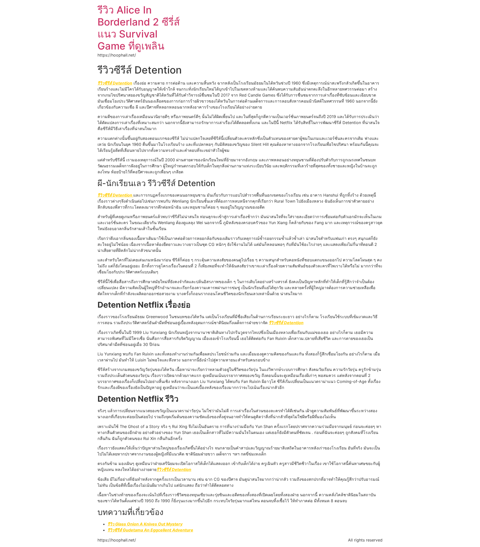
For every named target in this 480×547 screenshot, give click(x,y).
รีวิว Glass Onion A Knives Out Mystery (145, 523)
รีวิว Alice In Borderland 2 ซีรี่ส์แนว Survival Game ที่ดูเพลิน (139, 28)
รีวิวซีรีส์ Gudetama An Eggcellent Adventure (150, 529)
